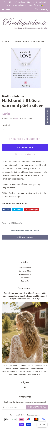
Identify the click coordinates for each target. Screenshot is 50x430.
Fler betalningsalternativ (25, 154)
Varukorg (43, 9)
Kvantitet (6, 125)
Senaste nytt (25, 288)
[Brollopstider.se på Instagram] (25, 388)
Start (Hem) (6, 41)
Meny (7, 9)
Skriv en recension (29, 238)
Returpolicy (25, 277)
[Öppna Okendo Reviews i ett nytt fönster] (12, 223)
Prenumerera (37, 407)
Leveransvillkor (25, 271)
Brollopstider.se (33, 415)
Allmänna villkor (25, 267)
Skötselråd (25, 281)
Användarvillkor (25, 274)
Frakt (16, 118)
